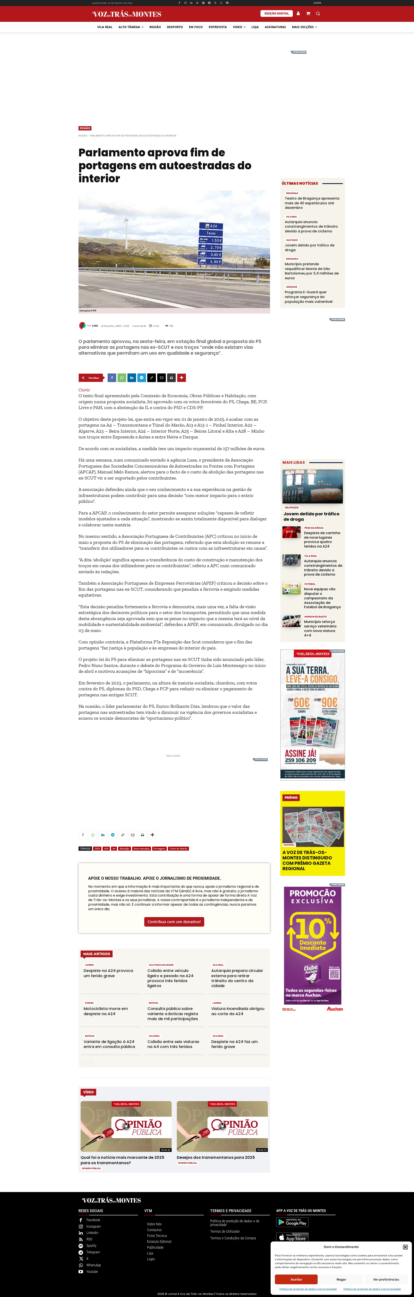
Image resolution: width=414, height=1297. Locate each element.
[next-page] (90, 1062)
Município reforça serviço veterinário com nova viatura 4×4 (320, 628)
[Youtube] (227, 3)
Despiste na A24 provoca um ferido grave (108, 973)
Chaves (89, 1003)
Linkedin (92, 1232)
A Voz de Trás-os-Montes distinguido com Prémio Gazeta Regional (307, 860)
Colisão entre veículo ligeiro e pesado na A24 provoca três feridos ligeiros (170, 978)
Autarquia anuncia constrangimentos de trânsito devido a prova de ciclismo (311, 226)
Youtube (92, 1271)
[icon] (308, 14)
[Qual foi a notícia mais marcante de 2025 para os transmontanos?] (126, 1126)
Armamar (291, 287)
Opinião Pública (91, 1168)
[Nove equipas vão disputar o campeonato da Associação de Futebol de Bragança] (291, 588)
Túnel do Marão (178, 848)
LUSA (95, 325)
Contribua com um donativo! (174, 921)
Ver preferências (386, 1279)
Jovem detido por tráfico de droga (309, 247)
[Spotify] (203, 3)
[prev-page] (83, 1062)
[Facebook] (179, 3)
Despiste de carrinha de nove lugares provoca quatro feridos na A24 (322, 539)
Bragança (292, 193)
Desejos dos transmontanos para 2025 (216, 1157)
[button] (405, 1247)
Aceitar (296, 1279)
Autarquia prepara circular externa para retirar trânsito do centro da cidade (237, 978)
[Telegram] (209, 3)
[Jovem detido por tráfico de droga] (312, 486)
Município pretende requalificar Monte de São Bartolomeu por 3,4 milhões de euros (312, 271)
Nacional (289, 845)
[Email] (161, 377)
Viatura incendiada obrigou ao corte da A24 (237, 1011)
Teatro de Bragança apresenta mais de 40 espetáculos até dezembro (312, 203)
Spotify (91, 1245)
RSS (89, 1239)
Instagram (93, 1226)
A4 (114, 848)
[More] (181, 377)
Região (85, 128)
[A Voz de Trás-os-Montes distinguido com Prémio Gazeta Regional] (313, 827)
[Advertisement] (207, 81)
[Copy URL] (151, 377)
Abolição (124, 848)
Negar (341, 1279)
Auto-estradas (141, 848)
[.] (298, 13)
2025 (97, 848)
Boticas (153, 1003)
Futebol (310, 584)
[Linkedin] (191, 3)
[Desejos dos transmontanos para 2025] (222, 1126)
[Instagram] (185, 3)
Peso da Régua (313, 528)
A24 (106, 848)
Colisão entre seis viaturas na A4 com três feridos (173, 1044)
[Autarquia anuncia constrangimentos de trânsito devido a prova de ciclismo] (291, 560)
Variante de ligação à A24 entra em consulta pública (109, 1044)
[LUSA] (82, 326)
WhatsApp (93, 1265)
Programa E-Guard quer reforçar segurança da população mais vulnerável (308, 297)
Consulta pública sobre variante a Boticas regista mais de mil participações (172, 1013)
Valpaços (292, 240)
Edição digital (277, 13)
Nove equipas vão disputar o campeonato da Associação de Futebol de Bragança (322, 598)
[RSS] (197, 3)
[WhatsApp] (221, 3)
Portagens (159, 848)
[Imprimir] (171, 377)
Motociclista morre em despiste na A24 (106, 1011)
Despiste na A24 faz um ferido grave (234, 1044)
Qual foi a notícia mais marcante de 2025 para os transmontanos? (122, 1160)
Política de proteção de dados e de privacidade (308, 1289)
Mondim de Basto (315, 616)
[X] (215, 3)
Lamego (89, 965)
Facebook (93, 1220)
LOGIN (317, 3)
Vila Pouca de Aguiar (161, 965)
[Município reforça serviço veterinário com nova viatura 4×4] (291, 621)
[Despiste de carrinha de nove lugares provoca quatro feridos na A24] (291, 532)
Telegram (93, 1252)
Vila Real (218, 965)
